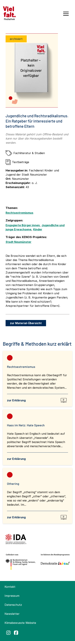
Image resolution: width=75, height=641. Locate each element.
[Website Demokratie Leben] (54, 562)
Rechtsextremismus (19, 212)
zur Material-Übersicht (26, 323)
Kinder (37, 229)
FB (16, 633)
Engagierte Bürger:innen (23, 225)
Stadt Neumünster (18, 242)
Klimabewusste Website (20, 623)
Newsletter (12, 613)
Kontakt (10, 586)
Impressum (12, 595)
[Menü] (66, 15)
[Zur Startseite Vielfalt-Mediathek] (9, 13)
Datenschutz (13, 604)
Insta (8, 633)
